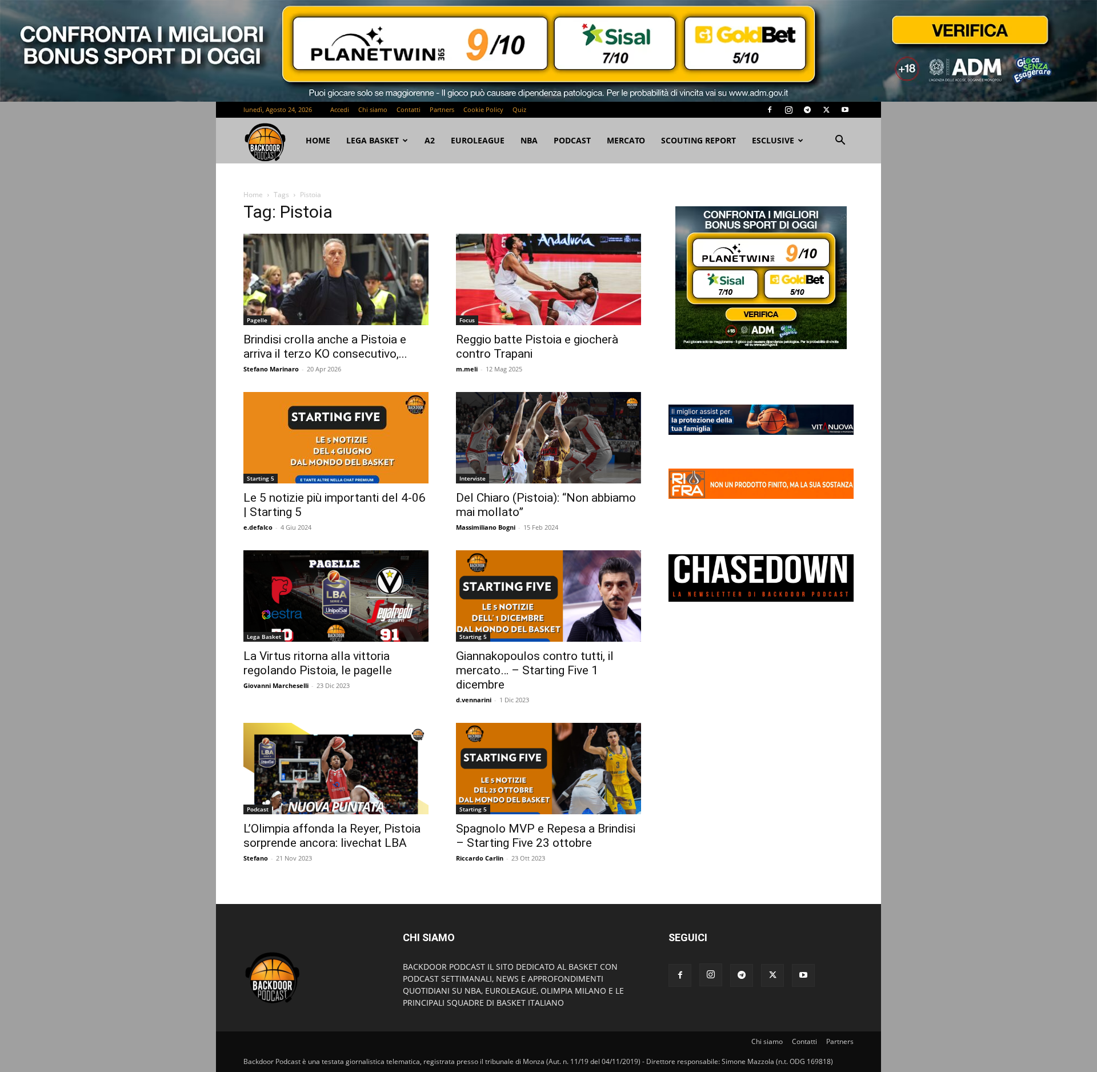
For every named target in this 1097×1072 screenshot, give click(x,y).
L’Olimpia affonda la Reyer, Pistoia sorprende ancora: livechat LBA (332, 836)
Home (253, 194)
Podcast (572, 140)
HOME (318, 140)
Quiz (519, 109)
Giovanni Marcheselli (276, 685)
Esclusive (773, 140)
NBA (529, 140)
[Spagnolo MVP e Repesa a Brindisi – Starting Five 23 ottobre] (548, 768)
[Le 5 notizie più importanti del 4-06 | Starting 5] (336, 437)
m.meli (467, 369)
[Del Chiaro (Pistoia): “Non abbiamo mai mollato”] (548, 437)
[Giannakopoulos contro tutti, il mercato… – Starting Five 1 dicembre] (548, 596)
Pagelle (257, 320)
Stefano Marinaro (271, 369)
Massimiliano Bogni (485, 527)
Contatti (409, 109)
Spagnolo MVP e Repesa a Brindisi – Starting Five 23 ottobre (545, 836)
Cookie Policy (483, 109)
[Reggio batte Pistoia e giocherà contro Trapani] (548, 279)
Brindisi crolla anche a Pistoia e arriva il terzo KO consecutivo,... (325, 347)
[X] (826, 110)
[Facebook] (769, 110)
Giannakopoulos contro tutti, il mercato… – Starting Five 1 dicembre (535, 670)
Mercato (626, 140)
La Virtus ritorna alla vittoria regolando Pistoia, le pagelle (317, 663)
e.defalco (258, 527)
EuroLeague (478, 140)
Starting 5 (260, 478)
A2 (430, 140)
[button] (840, 141)
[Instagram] (788, 110)
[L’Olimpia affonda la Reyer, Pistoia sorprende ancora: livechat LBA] (336, 768)
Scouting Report (698, 140)
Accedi (339, 109)
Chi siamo (372, 109)
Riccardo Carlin (479, 858)
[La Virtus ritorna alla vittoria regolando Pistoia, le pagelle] (336, 596)
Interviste (472, 478)
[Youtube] (845, 110)
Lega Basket (372, 140)
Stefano (255, 858)
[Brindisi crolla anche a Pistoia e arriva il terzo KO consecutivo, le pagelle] (336, 279)
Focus (467, 320)
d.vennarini (473, 699)
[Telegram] (807, 110)
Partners (442, 109)
